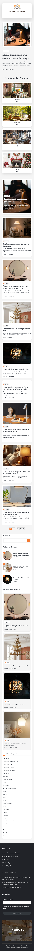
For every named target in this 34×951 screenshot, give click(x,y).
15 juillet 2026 (11, 72)
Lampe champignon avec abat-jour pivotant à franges (15, 56)
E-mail (8, 899)
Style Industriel (7, 824)
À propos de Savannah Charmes (11, 853)
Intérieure (17, 99)
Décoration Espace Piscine (10, 761)
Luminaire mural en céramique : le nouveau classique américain (15, 744)
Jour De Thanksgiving (9, 788)
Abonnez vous (17, 913)
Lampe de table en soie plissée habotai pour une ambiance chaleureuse (16, 473)
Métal (4, 797)
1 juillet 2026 (13, 707)
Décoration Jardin (8, 764)
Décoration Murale (8, 767)
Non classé (7, 509)
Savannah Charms (20, 946)
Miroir (5, 800)
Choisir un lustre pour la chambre (11, 887)
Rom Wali (4, 69)
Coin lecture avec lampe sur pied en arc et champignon (16, 245)
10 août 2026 (11, 69)
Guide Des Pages (6, 863)
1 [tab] (26, 44)
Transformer (6, 833)
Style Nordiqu (7, 827)
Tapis (4, 830)
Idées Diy (5, 782)
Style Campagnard (8, 821)
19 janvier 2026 (13, 747)
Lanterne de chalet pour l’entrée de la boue (16, 369)
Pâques (5, 812)
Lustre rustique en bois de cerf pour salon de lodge (16, 330)
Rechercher (6, 535)
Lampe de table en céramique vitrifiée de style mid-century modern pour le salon (15, 388)
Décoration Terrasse (9, 770)
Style (17, 146)
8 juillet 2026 (13, 668)
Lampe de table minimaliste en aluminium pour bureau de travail (16, 430)
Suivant (22, 528)
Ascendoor (12, 947)
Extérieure (17, 123)
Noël (4, 806)
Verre (4, 836)
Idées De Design (7, 779)
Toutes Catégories (7, 866)
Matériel (7, 195)
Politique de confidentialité (10, 856)
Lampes (6, 283)
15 (17, 528)
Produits (5, 815)
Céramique (6, 758)
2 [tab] (27, 44)
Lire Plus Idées (6, 860)
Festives (17, 169)
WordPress (25, 947)
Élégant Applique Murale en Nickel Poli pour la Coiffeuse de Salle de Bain (15, 287)
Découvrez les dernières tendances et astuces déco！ (16, 907)
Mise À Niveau (7, 803)
